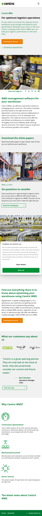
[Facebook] (25, 91)
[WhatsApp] (35, 91)
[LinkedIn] (28, 91)
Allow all (21, 270)
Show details (21, 264)
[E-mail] (38, 91)
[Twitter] (32, 91)
